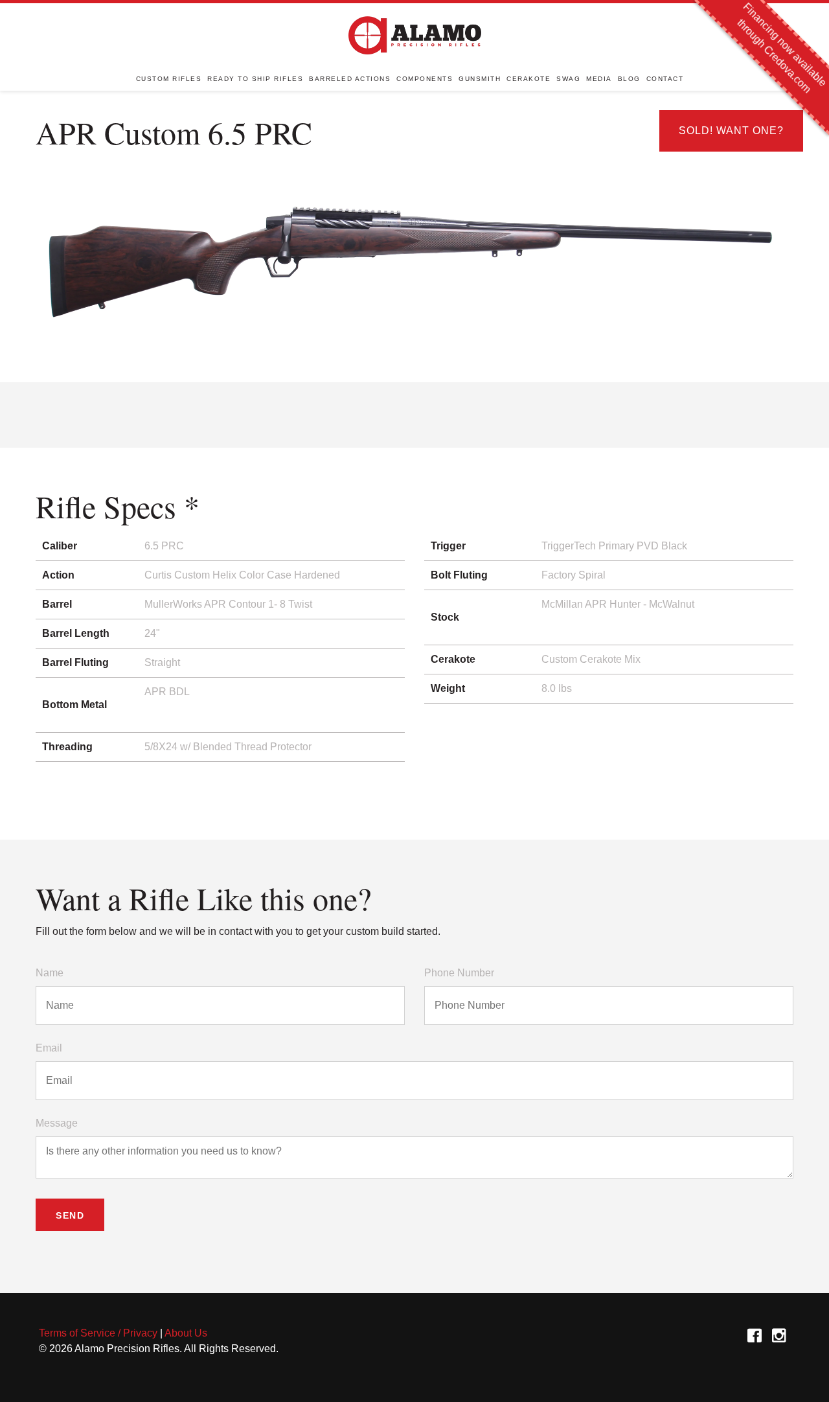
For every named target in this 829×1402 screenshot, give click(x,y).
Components (424, 78)
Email (49, 1047)
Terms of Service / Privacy (98, 1333)
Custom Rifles (169, 78)
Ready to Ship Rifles (255, 78)
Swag (568, 78)
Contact (665, 78)
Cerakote (528, 78)
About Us (186, 1333)
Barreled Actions (350, 78)
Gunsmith (480, 78)
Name (49, 972)
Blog (629, 78)
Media (599, 78)
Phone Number (459, 972)
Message (57, 1123)
